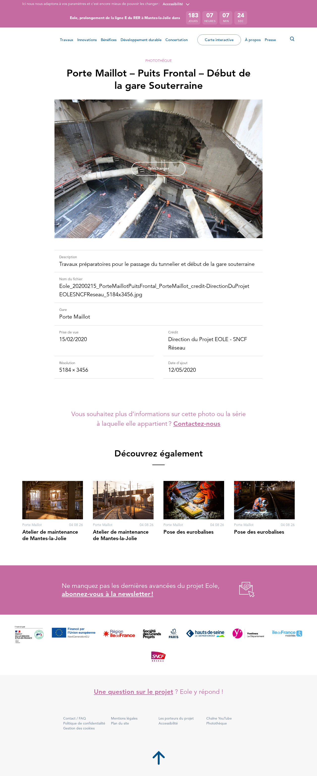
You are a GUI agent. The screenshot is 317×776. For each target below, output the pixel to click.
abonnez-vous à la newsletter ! (107, 594)
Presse (270, 39)
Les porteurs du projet (176, 718)
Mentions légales (124, 718)
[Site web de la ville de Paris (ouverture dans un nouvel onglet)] (173, 635)
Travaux (66, 39)
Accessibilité (173, 4)
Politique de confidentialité (84, 723)
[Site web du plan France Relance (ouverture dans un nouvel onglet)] (29, 635)
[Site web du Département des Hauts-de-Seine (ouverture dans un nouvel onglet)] (205, 635)
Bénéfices (109, 39)
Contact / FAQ (74, 718)
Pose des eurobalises (188, 532)
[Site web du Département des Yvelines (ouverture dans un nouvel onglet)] (248, 635)
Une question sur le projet (133, 692)
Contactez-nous (196, 423)
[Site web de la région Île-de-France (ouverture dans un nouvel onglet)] (119, 635)
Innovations (87, 39)
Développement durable (141, 39)
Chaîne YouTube (219, 718)
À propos (253, 39)
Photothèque (158, 60)
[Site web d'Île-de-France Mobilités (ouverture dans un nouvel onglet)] (287, 635)
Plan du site (120, 723)
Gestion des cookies (79, 728)
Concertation (176, 39)
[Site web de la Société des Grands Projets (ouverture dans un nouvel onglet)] (152, 635)
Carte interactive (219, 39)
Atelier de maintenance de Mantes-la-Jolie (50, 535)
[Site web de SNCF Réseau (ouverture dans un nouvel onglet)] (158, 656)
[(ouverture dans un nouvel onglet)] (241, 590)
